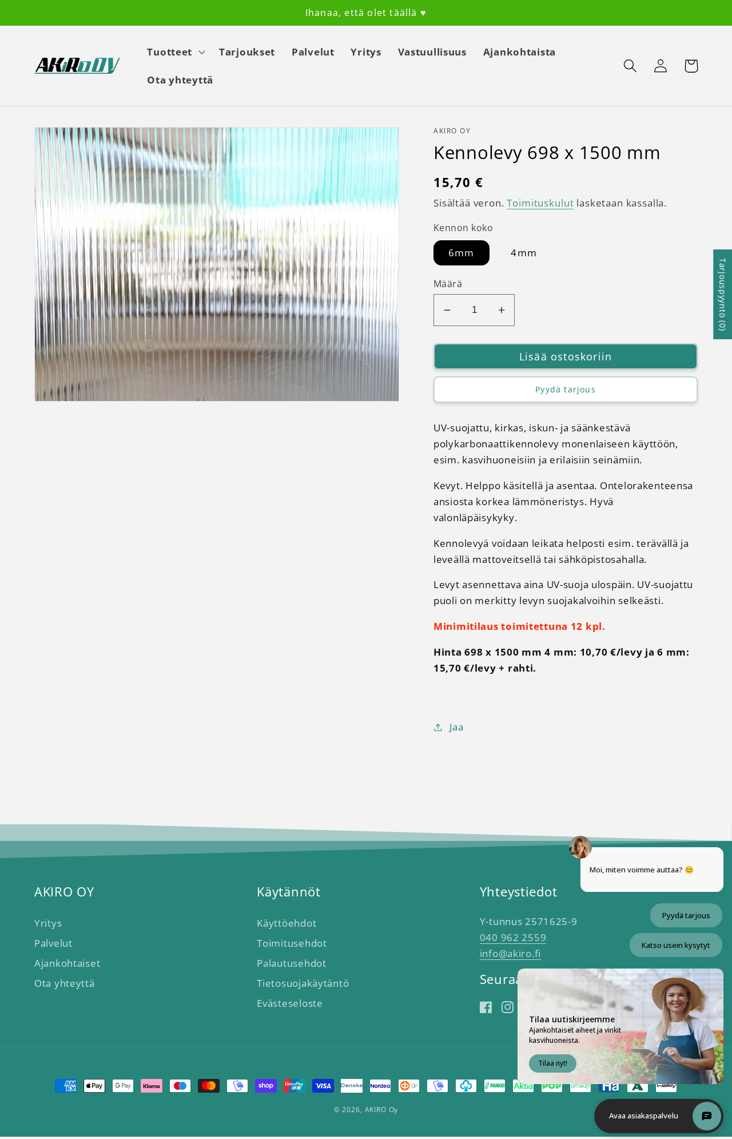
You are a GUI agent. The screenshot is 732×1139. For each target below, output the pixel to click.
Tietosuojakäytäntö (303, 983)
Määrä (447, 283)
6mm (461, 252)
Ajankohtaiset (67, 963)
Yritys (48, 923)
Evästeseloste (290, 1003)
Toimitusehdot (292, 943)
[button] (175, 51)
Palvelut (53, 943)
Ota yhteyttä (64, 983)
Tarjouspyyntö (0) (722, 294)
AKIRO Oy (382, 1109)
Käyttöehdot (286, 923)
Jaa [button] (456, 726)
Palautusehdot (291, 963)
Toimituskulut (540, 202)
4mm (524, 252)
